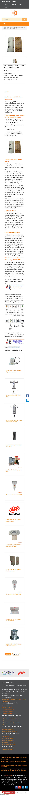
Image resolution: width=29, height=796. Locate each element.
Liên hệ (20, 4)
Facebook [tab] (8, 654)
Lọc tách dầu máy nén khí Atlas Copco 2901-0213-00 (13, 371)
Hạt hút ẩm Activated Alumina (8, 744)
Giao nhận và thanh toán (7, 713)
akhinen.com (8, 775)
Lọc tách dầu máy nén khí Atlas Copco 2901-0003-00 (13, 545)
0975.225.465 (9, 793)
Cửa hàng (14, 4)
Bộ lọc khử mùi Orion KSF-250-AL (14, 495)
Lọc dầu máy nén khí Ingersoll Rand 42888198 (13, 570)
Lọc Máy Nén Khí (13, 27)
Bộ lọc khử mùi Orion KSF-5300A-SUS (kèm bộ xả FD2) (14, 420)
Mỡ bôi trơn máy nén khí (7, 738)
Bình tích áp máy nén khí (7, 740)
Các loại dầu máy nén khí (7, 729)
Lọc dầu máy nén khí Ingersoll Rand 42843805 (13, 620)
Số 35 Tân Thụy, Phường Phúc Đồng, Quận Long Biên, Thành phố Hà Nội (14, 700)
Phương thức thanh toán (7, 707)
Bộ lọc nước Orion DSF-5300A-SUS (13, 396)
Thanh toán (7, 7)
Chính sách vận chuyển (7, 705)
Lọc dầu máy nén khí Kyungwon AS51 (14, 470)
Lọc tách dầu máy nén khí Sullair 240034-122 (14, 445)
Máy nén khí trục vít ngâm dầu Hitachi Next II (12, 724)
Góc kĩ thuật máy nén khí (7, 749)
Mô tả (6, 92)
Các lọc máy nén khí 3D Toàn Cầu (9, 731)
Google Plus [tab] (16, 654)
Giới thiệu (7, 4)
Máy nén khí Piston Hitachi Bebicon (10, 718)
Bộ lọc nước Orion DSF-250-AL (13, 594)
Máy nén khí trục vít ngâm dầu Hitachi (10, 720)
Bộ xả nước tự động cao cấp (8, 742)
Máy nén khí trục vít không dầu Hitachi (10, 722)
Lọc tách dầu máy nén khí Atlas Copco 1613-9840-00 (13, 644)
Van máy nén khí (6, 736)
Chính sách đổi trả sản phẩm (8, 709)
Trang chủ (6, 27)
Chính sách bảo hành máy (7, 711)
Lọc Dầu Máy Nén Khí (14, 347)
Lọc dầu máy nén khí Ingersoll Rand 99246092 (13, 520)
